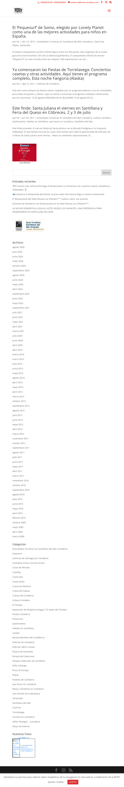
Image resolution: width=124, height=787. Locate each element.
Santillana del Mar (83, 121)
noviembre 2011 (20, 438)
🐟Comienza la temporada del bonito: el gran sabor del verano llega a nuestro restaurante (58, 194)
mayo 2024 (17, 284)
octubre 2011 (19, 443)
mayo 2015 (17, 373)
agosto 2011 (18, 452)
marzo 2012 (18, 433)
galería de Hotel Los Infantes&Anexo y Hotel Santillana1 (27, 748)
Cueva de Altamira (21, 586)
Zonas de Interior (21, 726)
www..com (23, 738)
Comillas (16, 572)
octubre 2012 (19, 401)
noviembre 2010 (20, 480)
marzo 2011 (18, 475)
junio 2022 (17, 298)
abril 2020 (17, 345)
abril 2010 (17, 513)
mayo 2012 (17, 424)
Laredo (15, 633)
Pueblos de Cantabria (23, 679)
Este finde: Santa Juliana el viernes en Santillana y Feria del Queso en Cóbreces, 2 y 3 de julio (57, 110)
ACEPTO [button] (73, 782)
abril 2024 (17, 289)
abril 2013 (17, 391)
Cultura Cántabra (102, 117)
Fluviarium (17, 618)
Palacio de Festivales (22, 651)
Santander (25, 45)
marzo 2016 (18, 354)
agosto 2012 (18, 410)
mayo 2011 (17, 466)
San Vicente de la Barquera (26, 693)
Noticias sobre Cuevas (23, 646)
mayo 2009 (17, 527)
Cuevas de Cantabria (22, 595)
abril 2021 (17, 326)
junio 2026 (17, 256)
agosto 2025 (18, 275)
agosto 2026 (18, 247)
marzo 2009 (18, 536)
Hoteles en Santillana (37, 121)
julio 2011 (17, 457)
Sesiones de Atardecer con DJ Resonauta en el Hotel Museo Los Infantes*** (50, 203)
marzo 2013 (18, 396)
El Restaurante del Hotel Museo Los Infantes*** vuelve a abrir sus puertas (50, 198)
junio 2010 (17, 503)
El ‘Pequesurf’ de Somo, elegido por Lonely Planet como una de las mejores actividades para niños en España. (59, 32)
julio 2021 (17, 312)
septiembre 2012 (20, 405)
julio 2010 (17, 499)
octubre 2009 (19, 522)
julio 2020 (17, 335)
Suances (16, 707)
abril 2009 (17, 531)
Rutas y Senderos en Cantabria (28, 688)
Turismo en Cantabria (23, 716)
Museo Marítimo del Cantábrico (28, 637)
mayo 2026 (17, 261)
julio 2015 (17, 363)
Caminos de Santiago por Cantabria (30, 558)
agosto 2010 (18, 494)
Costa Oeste (18, 581)
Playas (15, 45)
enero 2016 (18, 359)
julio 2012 (17, 415)
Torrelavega (18, 712)
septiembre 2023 (20, 293)
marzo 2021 (18, 331)
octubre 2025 (19, 265)
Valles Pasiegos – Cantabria (26, 721)
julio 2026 (17, 251)
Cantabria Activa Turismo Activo (28, 562)
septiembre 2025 (20, 270)
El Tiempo (17, 604)
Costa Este (99, 41)
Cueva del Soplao (21, 590)
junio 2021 (17, 317)
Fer (18, 41)
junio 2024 (17, 279)
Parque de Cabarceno (23, 656)
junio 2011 (17, 461)
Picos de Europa (20, 670)
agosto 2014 (18, 377)
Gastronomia (18, 121)
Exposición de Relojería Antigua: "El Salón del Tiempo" (39, 609)
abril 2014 (17, 382)
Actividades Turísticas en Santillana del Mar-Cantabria (64, 41)
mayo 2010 (17, 508)
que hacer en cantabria (61, 121)
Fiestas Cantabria (21, 614)
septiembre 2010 (20, 489)
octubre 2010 (19, 485)
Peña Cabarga (19, 665)
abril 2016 (17, 349)
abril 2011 (17, 471)
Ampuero (17, 553)
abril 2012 (17, 429)
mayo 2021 (17, 321)
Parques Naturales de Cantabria (28, 660)
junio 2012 (17, 419)
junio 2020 (17, 340)
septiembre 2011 (20, 447)
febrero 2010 (18, 517)
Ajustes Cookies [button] (56, 781)
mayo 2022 (17, 303)
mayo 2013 (17, 387)
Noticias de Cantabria (48, 83)
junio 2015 (17, 368)
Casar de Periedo (21, 567)
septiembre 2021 (20, 307)
